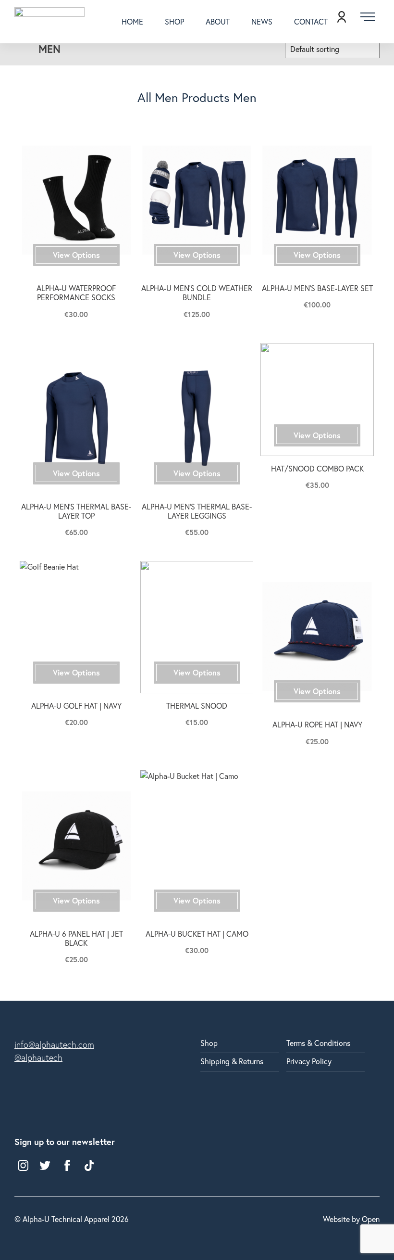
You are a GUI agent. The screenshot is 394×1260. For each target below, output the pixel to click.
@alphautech (38, 1057)
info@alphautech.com (54, 1044)
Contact (311, 21)
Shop (174, 21)
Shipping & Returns (231, 1061)
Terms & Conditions (318, 1043)
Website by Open (351, 1219)
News (261, 21)
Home (132, 21)
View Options (76, 255)
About (218, 21)
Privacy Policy (309, 1061)
